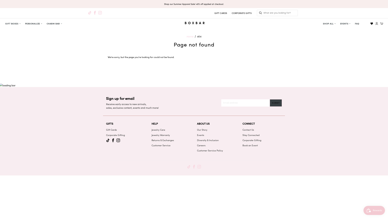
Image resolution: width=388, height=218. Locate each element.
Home (190, 36)
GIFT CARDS (220, 13)
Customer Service (161, 145)
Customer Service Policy (210, 150)
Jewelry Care (158, 129)
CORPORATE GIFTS (242, 13)
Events (344, 23)
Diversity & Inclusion (208, 140)
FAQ (357, 23)
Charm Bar (53, 23)
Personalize (32, 23)
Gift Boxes (11, 23)
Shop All (328, 23)
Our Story (202, 129)
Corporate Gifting (115, 135)
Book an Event (250, 145)
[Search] (260, 13)
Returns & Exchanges (163, 140)
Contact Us (248, 129)
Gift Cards (111, 129)
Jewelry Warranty (161, 135)
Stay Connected (250, 135)
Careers (201, 145)
